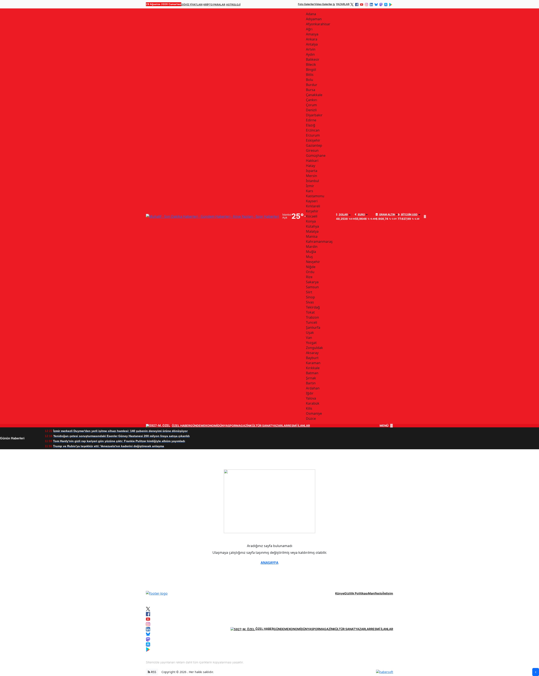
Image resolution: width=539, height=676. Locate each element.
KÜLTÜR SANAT (261, 425)
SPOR (232, 425)
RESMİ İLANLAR (299, 425)
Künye (339, 593)
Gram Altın (387, 214)
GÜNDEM (196, 425)
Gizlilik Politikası (356, 593)
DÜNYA (222, 425)
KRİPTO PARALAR (214, 4)
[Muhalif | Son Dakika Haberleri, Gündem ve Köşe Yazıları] (157, 593)
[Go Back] (535, 672)
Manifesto (375, 593)
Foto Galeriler (306, 4)
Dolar (343, 214)
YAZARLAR (343, 4)
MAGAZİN (243, 425)
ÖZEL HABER (181, 425)
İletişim (388, 593)
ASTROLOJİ (233, 4)
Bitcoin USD (409, 214)
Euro (361, 214)
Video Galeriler (323, 4)
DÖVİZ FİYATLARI (192, 4)
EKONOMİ (210, 425)
